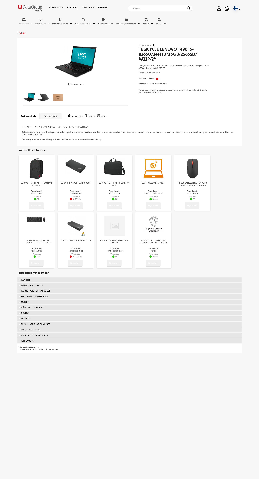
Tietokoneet (24, 24)
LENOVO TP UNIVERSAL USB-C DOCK (75, 183)
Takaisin (22, 33)
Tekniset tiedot (50, 116)
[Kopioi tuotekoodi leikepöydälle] (153, 45)
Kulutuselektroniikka (83, 24)
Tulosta (103, 116)
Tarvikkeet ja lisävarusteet (126, 24)
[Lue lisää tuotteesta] (37, 178)
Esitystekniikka (103, 24)
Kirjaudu (35, 205)
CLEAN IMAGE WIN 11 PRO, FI (153, 183)
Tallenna (91, 116)
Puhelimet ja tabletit (60, 24)
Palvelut (146, 24)
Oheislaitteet (40, 24)
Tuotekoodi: (36, 192)
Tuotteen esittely (28, 116)
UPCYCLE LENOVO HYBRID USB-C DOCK (75, 240)
